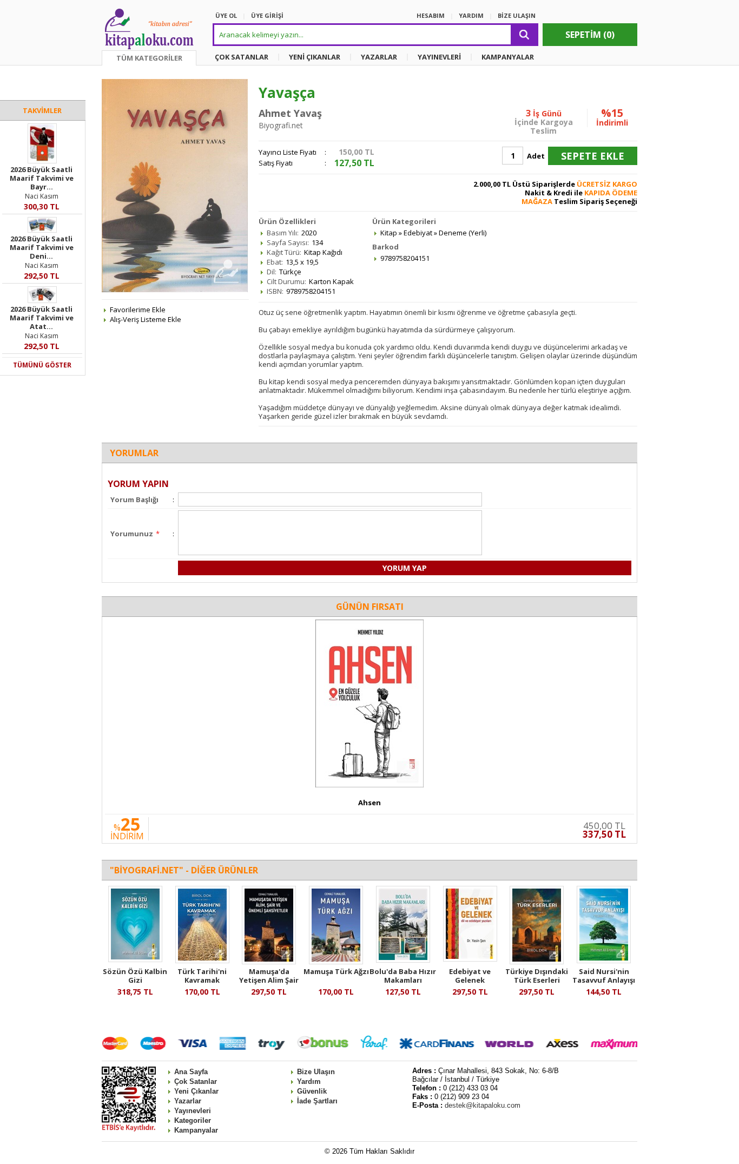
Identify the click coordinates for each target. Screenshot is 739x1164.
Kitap (388, 233)
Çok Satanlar (195, 1081)
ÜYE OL (226, 15)
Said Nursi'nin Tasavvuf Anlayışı (603, 975)
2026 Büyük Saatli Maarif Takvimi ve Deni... (42, 247)
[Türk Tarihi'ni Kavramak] (202, 960)
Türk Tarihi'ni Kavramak (202, 975)
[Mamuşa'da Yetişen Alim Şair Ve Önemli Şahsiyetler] (269, 961)
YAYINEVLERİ (439, 57)
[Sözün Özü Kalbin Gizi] (135, 959)
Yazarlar (187, 1101)
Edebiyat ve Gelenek (470, 975)
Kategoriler (192, 1120)
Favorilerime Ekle (138, 309)
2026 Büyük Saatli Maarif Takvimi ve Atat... (42, 317)
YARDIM (471, 15)
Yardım (309, 1081)
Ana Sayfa (191, 1072)
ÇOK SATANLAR (241, 57)
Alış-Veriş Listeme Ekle (145, 319)
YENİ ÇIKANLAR (314, 57)
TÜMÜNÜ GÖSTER (42, 365)
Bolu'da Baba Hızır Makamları (403, 975)
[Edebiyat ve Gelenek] (470, 959)
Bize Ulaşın (316, 1072)
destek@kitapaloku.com (482, 1105)
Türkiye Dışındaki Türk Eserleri (536, 975)
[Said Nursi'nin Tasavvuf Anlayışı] (604, 960)
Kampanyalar (196, 1130)
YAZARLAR (379, 57)
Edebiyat (418, 233)
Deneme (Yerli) (462, 233)
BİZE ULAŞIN (517, 15)
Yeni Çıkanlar (196, 1091)
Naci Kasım (41, 196)
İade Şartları (317, 1101)
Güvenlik (312, 1091)
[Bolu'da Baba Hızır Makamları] (403, 960)
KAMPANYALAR (507, 57)
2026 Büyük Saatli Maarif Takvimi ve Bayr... (42, 178)
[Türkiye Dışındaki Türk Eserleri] (537, 961)
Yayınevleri (192, 1111)
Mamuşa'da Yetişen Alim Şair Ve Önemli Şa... (269, 980)
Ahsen (369, 802)
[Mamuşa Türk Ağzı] (336, 961)
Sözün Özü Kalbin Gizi (135, 975)
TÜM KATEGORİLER (149, 58)
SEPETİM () (590, 35)
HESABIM (431, 15)
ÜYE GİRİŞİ (267, 15)
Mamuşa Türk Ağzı (336, 971)
